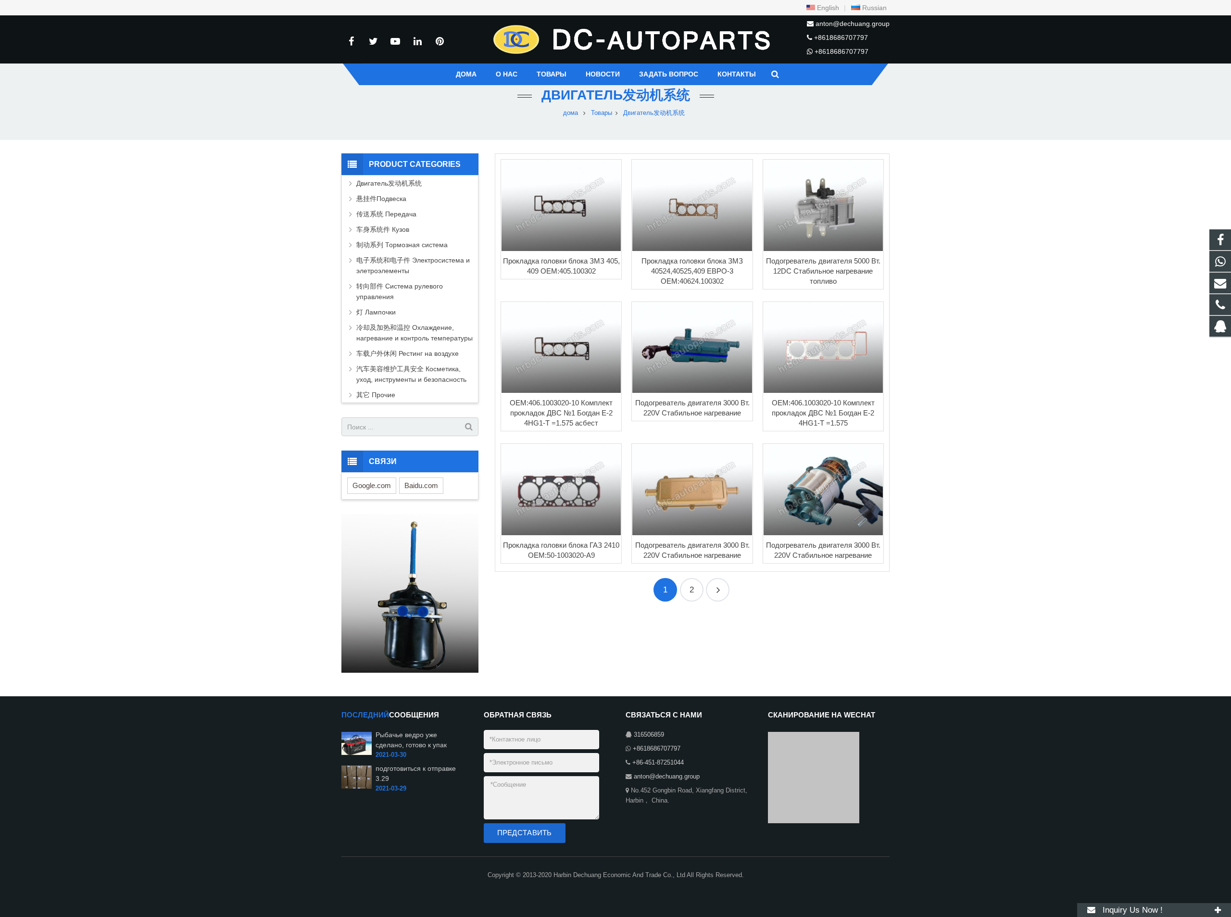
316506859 (649, 734)
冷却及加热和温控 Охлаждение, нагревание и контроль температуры (414, 333)
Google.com (371, 485)
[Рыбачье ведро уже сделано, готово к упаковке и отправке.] (356, 753)
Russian (873, 8)
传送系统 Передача (386, 214)
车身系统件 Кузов (382, 229)
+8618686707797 (841, 37)
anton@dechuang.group (853, 23)
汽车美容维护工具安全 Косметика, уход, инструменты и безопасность (411, 374)
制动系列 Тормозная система (402, 245)
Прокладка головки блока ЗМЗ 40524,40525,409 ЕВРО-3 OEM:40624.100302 (692, 271)
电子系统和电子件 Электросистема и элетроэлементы (413, 265)
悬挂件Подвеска (381, 198)
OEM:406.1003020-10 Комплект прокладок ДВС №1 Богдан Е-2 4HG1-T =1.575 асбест (561, 413)
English (827, 8)
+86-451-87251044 (658, 762)
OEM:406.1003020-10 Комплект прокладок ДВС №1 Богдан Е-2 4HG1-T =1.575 (823, 413)
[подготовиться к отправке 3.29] (356, 786)
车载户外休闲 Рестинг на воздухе (407, 353)
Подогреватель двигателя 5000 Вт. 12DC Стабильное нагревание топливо (823, 271)
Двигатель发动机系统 (615, 95)
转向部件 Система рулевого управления (399, 291)
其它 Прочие (375, 395)
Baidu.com (421, 485)
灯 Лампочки (376, 312)
